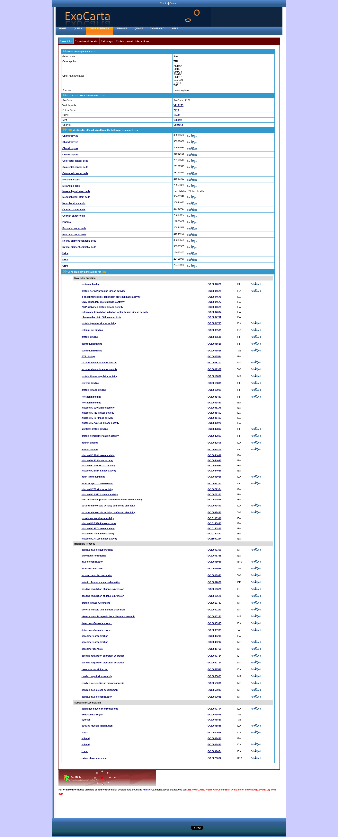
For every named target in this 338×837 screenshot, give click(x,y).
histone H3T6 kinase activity (97, 418)
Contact (173, 3)
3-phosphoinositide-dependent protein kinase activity (111, 297)
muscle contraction (92, 561)
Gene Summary (99, 28)
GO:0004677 (214, 302)
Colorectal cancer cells (75, 161)
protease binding (91, 284)
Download (157, 28)
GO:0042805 (214, 442)
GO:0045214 (214, 636)
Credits (164, 3)
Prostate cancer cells (74, 228)
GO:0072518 (214, 499)
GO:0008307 (214, 362)
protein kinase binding (94, 390)
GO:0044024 (214, 465)
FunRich (147, 789)
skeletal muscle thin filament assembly (103, 609)
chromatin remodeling (94, 555)
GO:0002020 (214, 284)
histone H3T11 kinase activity (98, 412)
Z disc (85, 732)
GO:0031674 (214, 751)
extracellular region (92, 714)
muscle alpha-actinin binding (97, 483)
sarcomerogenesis (92, 649)
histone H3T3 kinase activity (97, 489)
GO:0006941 (214, 575)
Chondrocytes (70, 135)
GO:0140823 (214, 523)
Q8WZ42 (178, 125)
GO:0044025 (214, 470)
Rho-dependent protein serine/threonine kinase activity (112, 499)
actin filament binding (93, 476)
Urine (65, 253)
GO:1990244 (214, 538)
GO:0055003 (214, 676)
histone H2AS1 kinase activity (98, 465)
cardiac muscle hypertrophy (97, 549)
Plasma (66, 222)
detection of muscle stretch (97, 623)
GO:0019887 (214, 376)
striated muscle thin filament (97, 725)
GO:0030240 (214, 609)
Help (175, 28)
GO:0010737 (214, 602)
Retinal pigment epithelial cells (79, 240)
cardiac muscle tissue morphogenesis (103, 683)
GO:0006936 (214, 561)
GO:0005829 (214, 719)
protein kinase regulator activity (99, 376)
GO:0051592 (214, 669)
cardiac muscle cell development (100, 690)
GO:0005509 (214, 330)
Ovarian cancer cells (73, 209)
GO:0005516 (214, 343)
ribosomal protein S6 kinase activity (101, 317)
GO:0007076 (214, 582)
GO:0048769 (214, 649)
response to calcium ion (95, 669)
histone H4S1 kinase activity (97, 460)
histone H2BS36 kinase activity (99, 523)
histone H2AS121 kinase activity (100, 494)
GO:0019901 (214, 390)
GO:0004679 (214, 307)
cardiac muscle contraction (97, 696)
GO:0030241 (214, 616)
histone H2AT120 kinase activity (99, 538)
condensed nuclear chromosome (100, 708)
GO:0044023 (214, 460)
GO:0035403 (214, 418)
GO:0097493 (214, 505)
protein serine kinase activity (98, 518)
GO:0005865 (214, 725)
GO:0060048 (214, 696)
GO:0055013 (214, 690)
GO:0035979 (214, 423)
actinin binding (90, 442)
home (62, 28)
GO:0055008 (214, 683)
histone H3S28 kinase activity (98, 455)
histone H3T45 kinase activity (98, 533)
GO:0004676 (214, 297)
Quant (139, 28)
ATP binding (88, 356)
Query (78, 28)
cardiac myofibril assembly (97, 676)
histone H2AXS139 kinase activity (100, 423)
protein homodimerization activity (100, 436)
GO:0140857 (214, 533)
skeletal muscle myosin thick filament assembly (108, 616)
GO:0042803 (214, 436)
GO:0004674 (214, 291)
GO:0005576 (214, 714)
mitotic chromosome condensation (101, 582)
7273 (176, 110)
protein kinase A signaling (96, 602)
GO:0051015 (214, 476)
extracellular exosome (94, 758)
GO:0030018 (214, 732)
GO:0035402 (214, 412)
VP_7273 (178, 105)
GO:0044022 (214, 455)
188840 (177, 120)
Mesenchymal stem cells (76, 191)
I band (85, 751)
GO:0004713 (214, 323)
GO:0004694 (214, 312)
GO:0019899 (214, 383)
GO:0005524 (214, 356)
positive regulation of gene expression (103, 589)
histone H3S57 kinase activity (98, 528)
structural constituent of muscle (99, 362)
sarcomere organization (95, 636)
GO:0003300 (214, 549)
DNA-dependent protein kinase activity (103, 302)
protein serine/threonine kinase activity (103, 291)
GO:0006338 (214, 555)
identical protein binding (95, 429)
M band (86, 738)
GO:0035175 (214, 407)
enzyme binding (90, 383)
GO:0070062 (214, 758)
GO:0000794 (214, 708)
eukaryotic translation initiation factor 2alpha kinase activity (115, 312)
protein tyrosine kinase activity (99, 323)
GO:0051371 (214, 483)
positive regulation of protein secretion (103, 655)
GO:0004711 (214, 317)
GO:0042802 (214, 429)
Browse (122, 28)
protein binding (90, 337)
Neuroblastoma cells (73, 203)
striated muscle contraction (97, 575)
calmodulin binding (92, 343)
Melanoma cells (71, 179)
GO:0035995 (214, 623)
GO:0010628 (214, 589)
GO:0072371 (214, 494)
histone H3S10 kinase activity (98, 407)
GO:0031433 (214, 396)
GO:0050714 (214, 655)
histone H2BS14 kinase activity (99, 470)
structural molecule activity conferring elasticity (108, 505)
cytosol (86, 719)
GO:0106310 (214, 518)
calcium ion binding (92, 330)
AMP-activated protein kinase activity (102, 307)
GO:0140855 (214, 528)
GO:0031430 (214, 738)
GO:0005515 (214, 337)
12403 (176, 115)
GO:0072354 (214, 489)
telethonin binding (91, 396)
